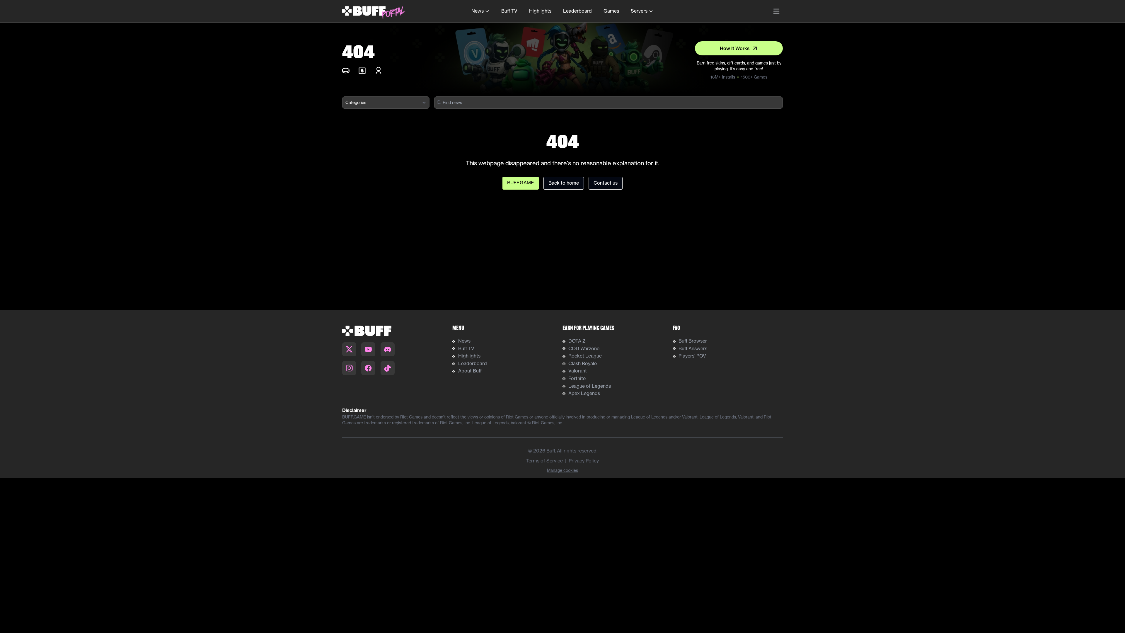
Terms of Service (544, 461)
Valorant (577, 371)
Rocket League (585, 356)
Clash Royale (582, 363)
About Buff (470, 371)
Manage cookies (562, 470)
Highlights (540, 11)
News (477, 11)
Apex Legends (584, 393)
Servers (639, 11)
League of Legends (589, 386)
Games (611, 11)
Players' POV (692, 356)
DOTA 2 (576, 341)
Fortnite (577, 378)
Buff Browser (693, 341)
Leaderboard (577, 11)
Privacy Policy (584, 461)
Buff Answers (693, 348)
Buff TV (509, 11)
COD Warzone (583, 348)
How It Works (735, 48)
